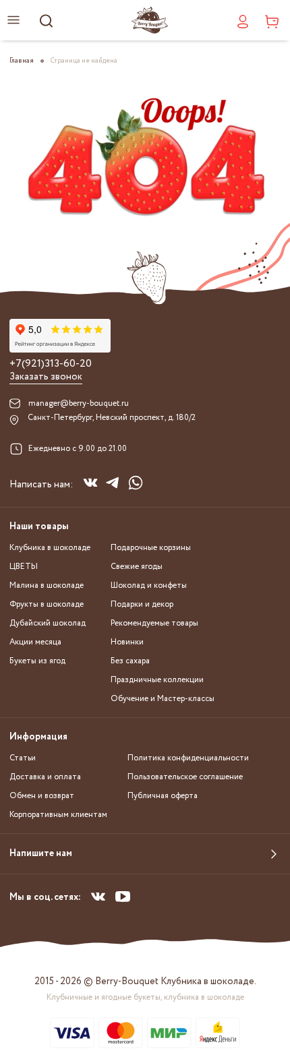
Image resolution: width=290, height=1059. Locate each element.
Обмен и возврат (41, 795)
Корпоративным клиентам (58, 814)
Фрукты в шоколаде (46, 604)
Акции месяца (35, 642)
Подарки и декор (142, 604)
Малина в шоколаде (46, 585)
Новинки (127, 642)
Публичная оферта (162, 795)
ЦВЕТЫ (23, 566)
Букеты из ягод (37, 661)
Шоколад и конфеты (149, 585)
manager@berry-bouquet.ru (78, 403)
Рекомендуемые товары (154, 623)
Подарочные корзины (151, 547)
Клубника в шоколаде (49, 547)
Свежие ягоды (137, 566)
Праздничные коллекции (157, 680)
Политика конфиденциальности (188, 758)
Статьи (22, 758)
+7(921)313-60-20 (50, 364)
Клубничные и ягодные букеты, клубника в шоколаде (145, 997)
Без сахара (130, 661)
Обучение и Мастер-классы (162, 698)
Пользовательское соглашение (185, 777)
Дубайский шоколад (47, 623)
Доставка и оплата (45, 777)
